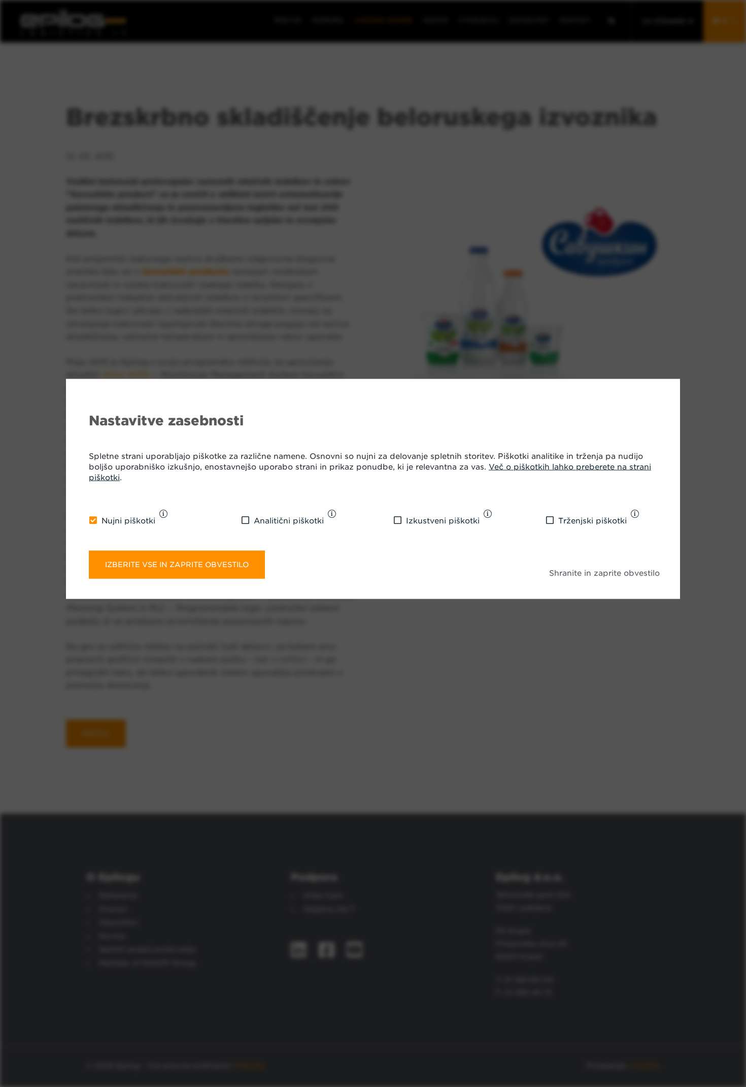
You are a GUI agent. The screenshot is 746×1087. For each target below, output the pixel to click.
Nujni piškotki (128, 520)
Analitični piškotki (289, 520)
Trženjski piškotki (592, 520)
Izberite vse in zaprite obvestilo (177, 565)
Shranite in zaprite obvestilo (604, 573)
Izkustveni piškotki (443, 520)
